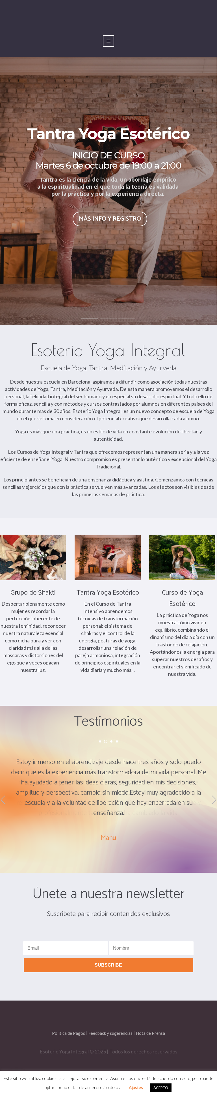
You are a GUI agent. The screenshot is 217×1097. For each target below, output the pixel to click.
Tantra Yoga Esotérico (108, 592)
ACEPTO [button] (160, 1087)
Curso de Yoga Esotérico (182, 598)
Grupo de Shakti (33, 592)
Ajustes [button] (136, 1087)
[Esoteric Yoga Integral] (108, 1030)
